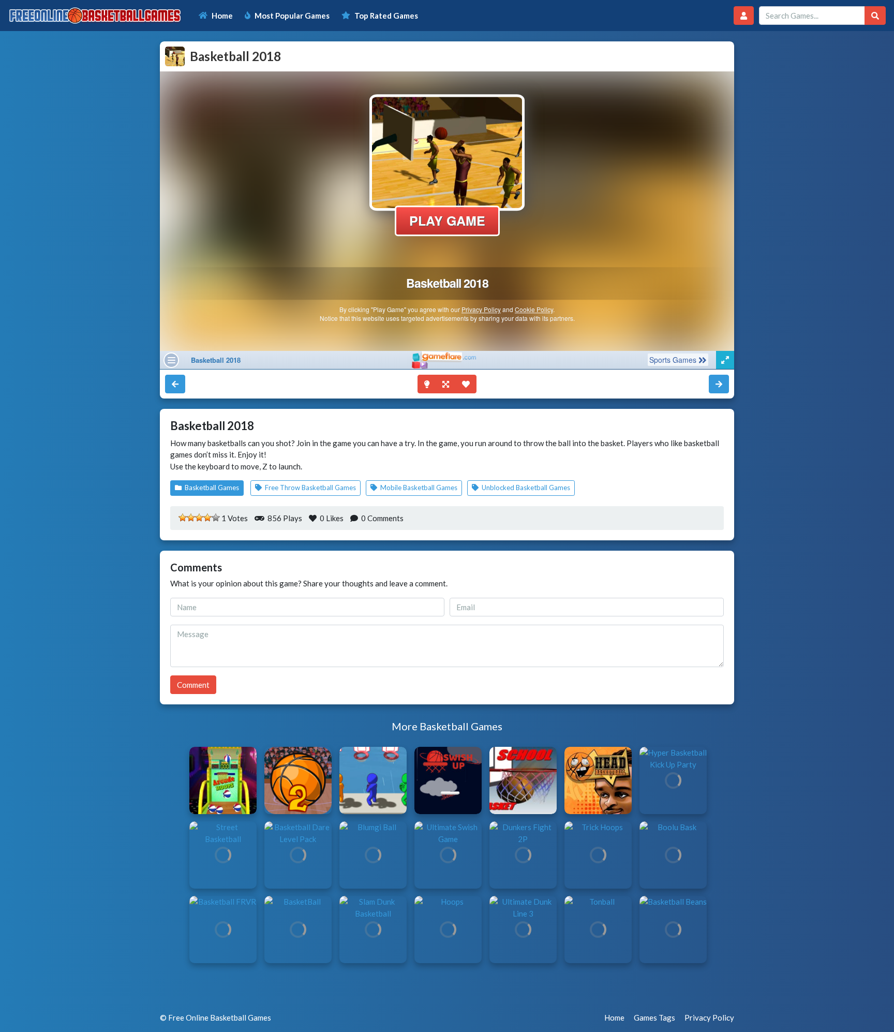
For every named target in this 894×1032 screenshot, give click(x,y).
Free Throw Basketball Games (309, 487)
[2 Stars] (191, 517)
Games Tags (654, 1017)
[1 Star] (182, 517)
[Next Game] (175, 384)
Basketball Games (211, 487)
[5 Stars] (216, 517)
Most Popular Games (292, 15)
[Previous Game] (719, 384)
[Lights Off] (427, 384)
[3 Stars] (199, 517)
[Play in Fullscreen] (446, 384)
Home (222, 15)
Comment (193, 684)
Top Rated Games (386, 15)
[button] (744, 15)
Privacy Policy (709, 1017)
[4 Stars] (207, 517)
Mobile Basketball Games (418, 487)
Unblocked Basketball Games (525, 487)
